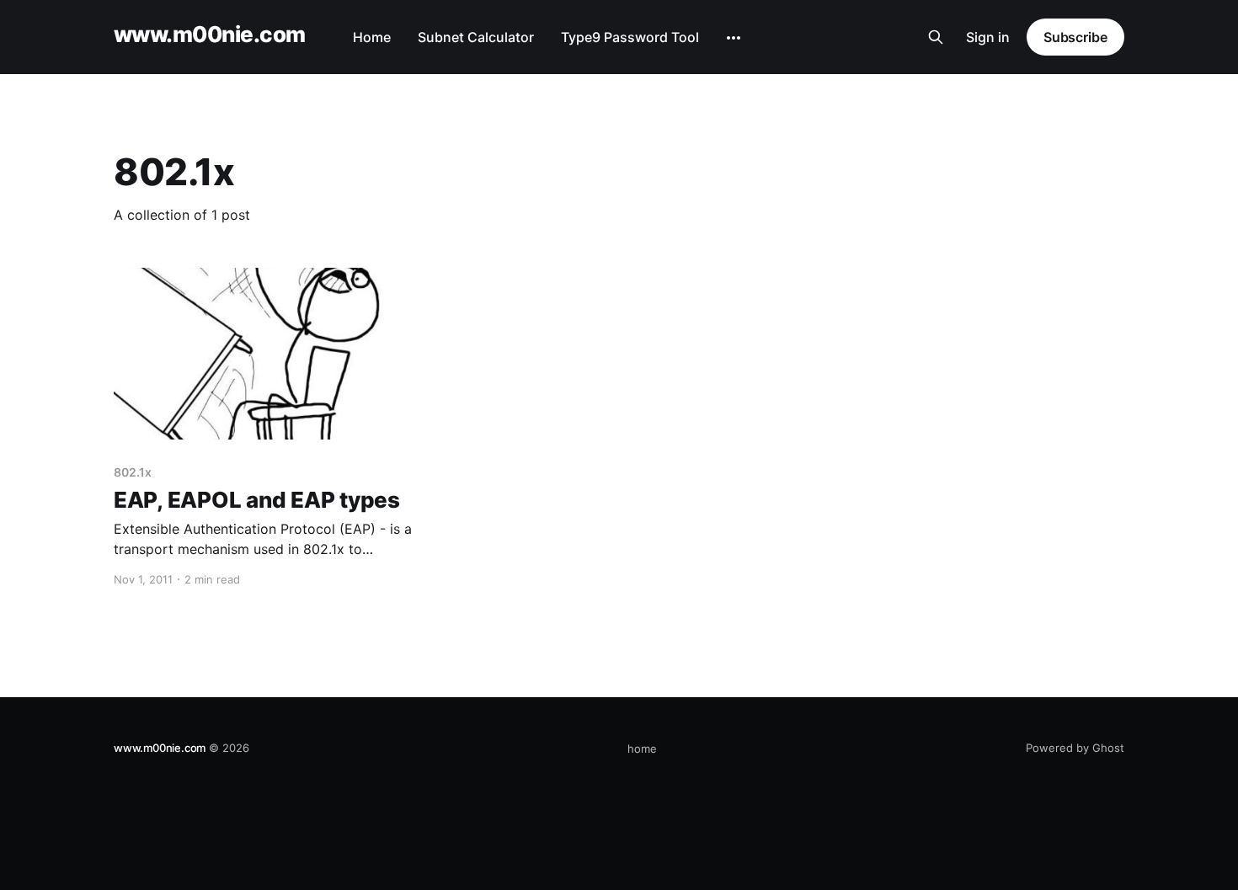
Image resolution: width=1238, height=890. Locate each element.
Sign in (988, 37)
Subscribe (1075, 37)
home (642, 748)
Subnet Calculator (476, 37)
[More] (733, 38)
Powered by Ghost (1075, 747)
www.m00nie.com (210, 35)
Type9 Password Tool (630, 37)
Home (372, 37)
